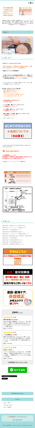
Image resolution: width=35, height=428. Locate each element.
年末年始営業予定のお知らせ (16, 231)
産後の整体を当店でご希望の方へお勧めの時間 (20, 235)
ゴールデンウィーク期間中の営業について (19, 233)
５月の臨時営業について (15, 229)
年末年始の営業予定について (16, 240)
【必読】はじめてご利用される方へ (17, 225)
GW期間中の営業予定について (16, 244)
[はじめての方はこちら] (17, 139)
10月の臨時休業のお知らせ (15, 242)
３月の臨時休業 (13, 238)
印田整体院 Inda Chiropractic (13, 425)
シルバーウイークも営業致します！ (17, 227)
